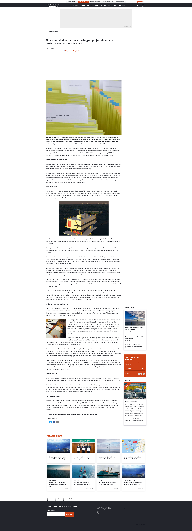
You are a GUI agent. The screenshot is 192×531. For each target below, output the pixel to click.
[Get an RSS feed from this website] (98, 512)
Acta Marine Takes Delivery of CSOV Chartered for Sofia (107, 483)
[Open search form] (138, 5)
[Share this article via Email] (57, 422)
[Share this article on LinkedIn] (47, 422)
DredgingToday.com (95, 1)
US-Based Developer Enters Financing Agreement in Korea (83, 458)
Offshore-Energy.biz (72, 1)
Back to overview (53, 31)
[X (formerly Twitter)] (141, 374)
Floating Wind (85, 5)
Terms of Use (122, 511)
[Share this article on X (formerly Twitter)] (50, 422)
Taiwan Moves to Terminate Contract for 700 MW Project (82, 483)
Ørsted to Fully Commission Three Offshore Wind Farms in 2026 (58, 484)
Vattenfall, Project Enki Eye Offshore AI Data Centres (107, 458)
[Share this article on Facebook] (54, 422)
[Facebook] (139, 374)
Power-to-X (103, 5)
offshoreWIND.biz (83, 1)
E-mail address (51, 510)
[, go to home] (53, 5)
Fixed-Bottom (75, 5)
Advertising (141, 1)
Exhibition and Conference (118, 1)
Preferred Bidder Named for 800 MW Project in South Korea (133, 458)
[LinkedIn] (144, 374)
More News (121, 5)
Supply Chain (94, 5)
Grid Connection (112, 5)
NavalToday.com (106, 1)
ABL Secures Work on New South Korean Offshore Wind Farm (133, 483)
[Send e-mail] (109, 508)
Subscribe (131, 369)
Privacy (123, 508)
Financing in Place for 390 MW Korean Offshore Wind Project (57, 458)
